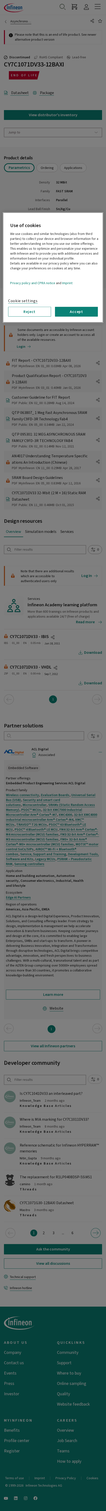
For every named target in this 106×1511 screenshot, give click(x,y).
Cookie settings (23, 301)
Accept (76, 311)
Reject (29, 311)
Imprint (67, 283)
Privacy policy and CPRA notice (32, 283)
